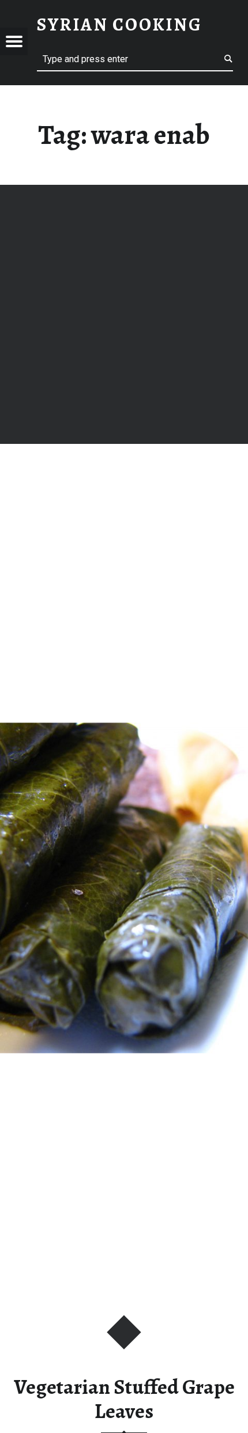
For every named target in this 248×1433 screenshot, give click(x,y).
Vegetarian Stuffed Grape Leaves (124, 1399)
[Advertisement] (124, 314)
